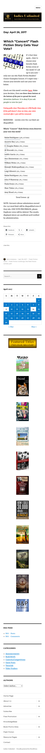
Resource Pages (10, 737)
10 (12, 309)
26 (22, 318)
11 (17, 309)
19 (22, 313)
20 (28, 313)
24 (12, 318)
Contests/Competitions (15, 660)
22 (39, 313)
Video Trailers (11, 668)
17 (12, 313)
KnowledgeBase (10, 722)
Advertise (7, 706)
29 (39, 318)
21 (33, 313)
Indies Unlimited (9, 749)
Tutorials (9, 665)
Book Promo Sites (10, 727)
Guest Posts (10, 663)
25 (17, 318)
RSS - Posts (10, 633)
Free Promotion (10, 717)
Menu (38, 8)
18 (17, 313)
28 (33, 318)
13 (28, 309)
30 (6, 322)
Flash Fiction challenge (17, 261)
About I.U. (7, 701)
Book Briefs (10, 657)
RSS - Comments (13, 636)
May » (34, 327)
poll (10, 263)
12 (22, 309)
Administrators (11, 259)
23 (6, 318)
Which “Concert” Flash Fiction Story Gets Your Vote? (20, 45)
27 (28, 318)
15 (39, 309)
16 (6, 313)
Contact (6, 742)
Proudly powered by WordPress (27, 749)
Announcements (12, 654)
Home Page (8, 696)
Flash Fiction (8, 732)
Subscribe (7, 711)
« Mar (11, 327)
